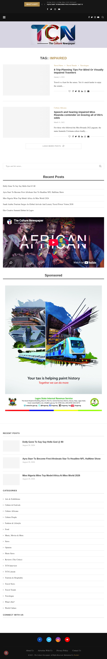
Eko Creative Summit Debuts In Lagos (18, 210)
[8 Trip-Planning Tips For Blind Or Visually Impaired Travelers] (26, 80)
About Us (30, 650)
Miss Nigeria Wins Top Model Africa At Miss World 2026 (26, 198)
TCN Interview (11, 565)
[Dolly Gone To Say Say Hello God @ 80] (11, 446)
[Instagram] (55, 9)
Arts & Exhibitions (12, 499)
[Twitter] (51, 9)
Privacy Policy (62, 650)
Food (7, 529)
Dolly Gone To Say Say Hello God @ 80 (19, 186)
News (7, 541)
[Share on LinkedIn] (82, 91)
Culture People (11, 517)
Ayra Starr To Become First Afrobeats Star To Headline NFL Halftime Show (33, 192)
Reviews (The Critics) (13, 559)
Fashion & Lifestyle (13, 523)
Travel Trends (72, 65)
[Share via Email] (88, 91)
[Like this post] (69, 91)
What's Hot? (10, 602)
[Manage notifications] (6, 653)
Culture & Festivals (12, 505)
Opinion (8, 547)
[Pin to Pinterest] (79, 91)
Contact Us (76, 650)
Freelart (76, 655)
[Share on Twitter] (76, 91)
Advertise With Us (45, 650)
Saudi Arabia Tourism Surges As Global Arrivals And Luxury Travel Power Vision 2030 (38, 204)
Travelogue (84, 65)
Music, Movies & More (14, 535)
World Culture (10, 608)
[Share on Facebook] (73, 91)
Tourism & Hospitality (14, 577)
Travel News (58, 65)
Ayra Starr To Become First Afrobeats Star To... (65, 4)
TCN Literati (10, 571)
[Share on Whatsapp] (85, 91)
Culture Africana (60, 108)
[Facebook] (47, 9)
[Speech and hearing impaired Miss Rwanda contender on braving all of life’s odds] (26, 122)
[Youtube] (59, 9)
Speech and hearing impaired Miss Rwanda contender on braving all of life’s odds (78, 115)
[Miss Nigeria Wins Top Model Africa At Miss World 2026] (11, 479)
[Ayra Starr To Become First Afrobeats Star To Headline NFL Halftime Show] (11, 462)
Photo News (9, 553)
